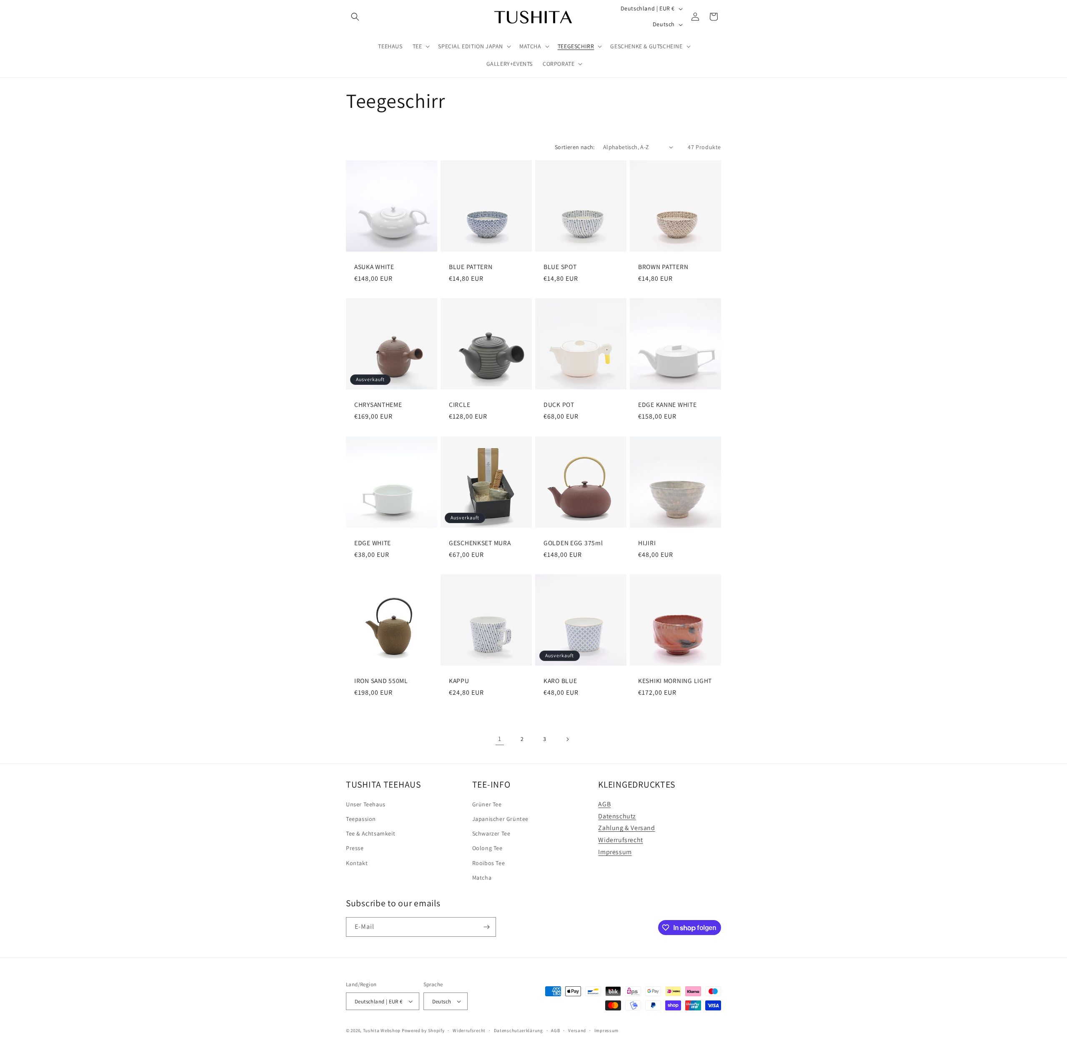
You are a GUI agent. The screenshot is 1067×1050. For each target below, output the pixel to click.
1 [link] (499, 738)
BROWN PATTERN (663, 267)
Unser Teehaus (366, 804)
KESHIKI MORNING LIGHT (675, 681)
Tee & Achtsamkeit (370, 833)
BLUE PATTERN (471, 267)
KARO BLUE (560, 681)
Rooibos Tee (488, 863)
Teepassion (361, 819)
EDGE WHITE (372, 543)
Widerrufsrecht (620, 840)
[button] (355, 16)
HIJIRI (647, 543)
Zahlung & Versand (626, 827)
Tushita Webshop (382, 1030)
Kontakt (357, 863)
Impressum (614, 852)
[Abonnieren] (486, 927)
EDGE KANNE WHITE (667, 405)
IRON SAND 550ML (381, 681)
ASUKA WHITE (374, 267)
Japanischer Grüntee (500, 819)
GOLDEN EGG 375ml (573, 543)
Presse (355, 848)
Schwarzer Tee (491, 833)
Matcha (482, 877)
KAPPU (459, 681)
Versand (577, 1030)
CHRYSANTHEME (378, 405)
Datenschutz (617, 816)
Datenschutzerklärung (518, 1030)
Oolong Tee (487, 848)
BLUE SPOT (560, 267)
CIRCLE (459, 405)
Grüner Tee (487, 804)
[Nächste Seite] (567, 739)
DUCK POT (559, 405)
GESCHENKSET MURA (480, 543)
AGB (604, 804)
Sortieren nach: (575, 147)
